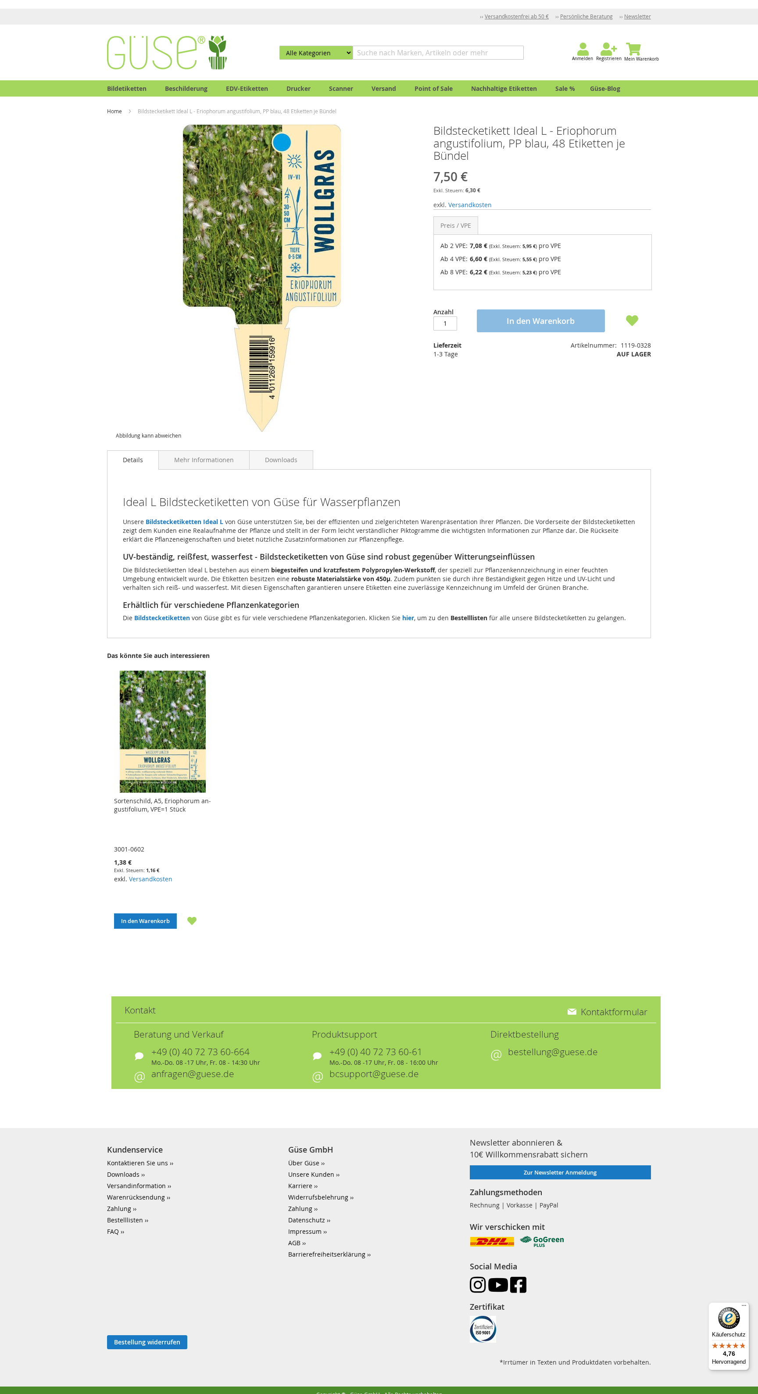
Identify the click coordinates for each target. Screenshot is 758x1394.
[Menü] (744, 1307)
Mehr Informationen (204, 460)
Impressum (305, 1231)
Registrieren (609, 58)
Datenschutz (306, 1220)
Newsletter (637, 16)
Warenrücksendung (136, 1197)
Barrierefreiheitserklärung (326, 1254)
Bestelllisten (125, 1220)
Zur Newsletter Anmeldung (560, 1172)
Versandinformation (136, 1186)
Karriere (300, 1186)
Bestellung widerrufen (147, 1342)
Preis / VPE (455, 225)
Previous (95, 811)
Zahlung (119, 1208)
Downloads (281, 460)
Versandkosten (470, 205)
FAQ (113, 1231)
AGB (294, 1243)
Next (662, 811)
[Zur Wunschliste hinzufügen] (187, 921)
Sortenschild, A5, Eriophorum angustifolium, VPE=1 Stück (162, 805)
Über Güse (303, 1163)
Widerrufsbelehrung (318, 1197)
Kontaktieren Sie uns (137, 1163)
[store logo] (167, 52)
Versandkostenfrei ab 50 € (517, 16)
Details (133, 460)
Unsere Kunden (311, 1174)
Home (115, 111)
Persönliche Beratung (586, 16)
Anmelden (582, 58)
